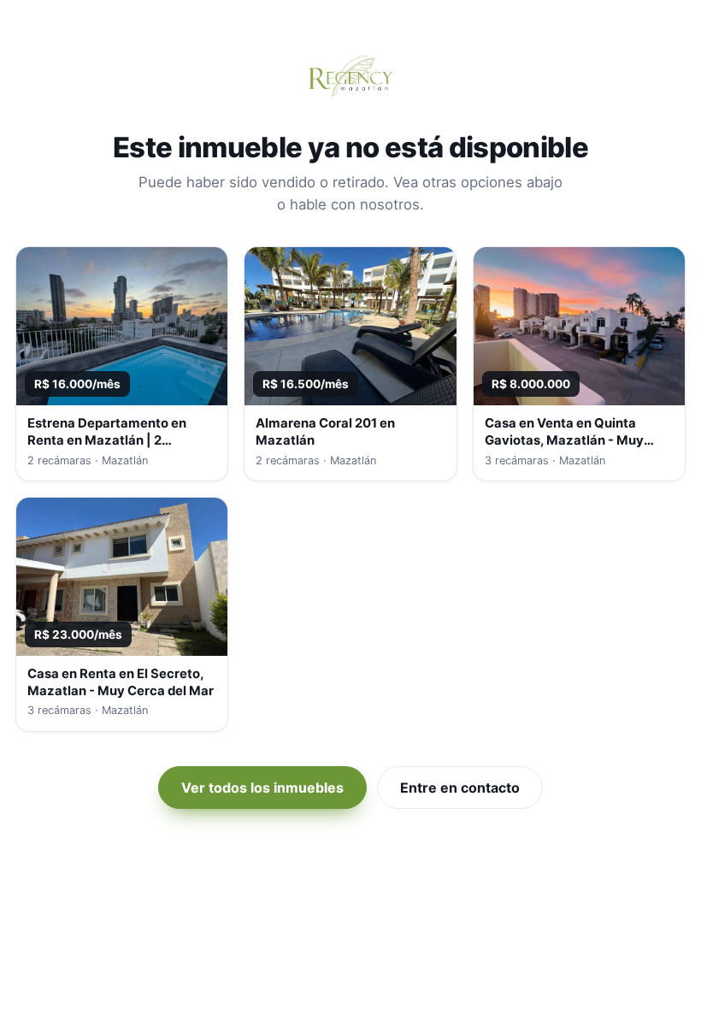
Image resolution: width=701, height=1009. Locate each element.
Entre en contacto (460, 787)
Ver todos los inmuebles (262, 787)
